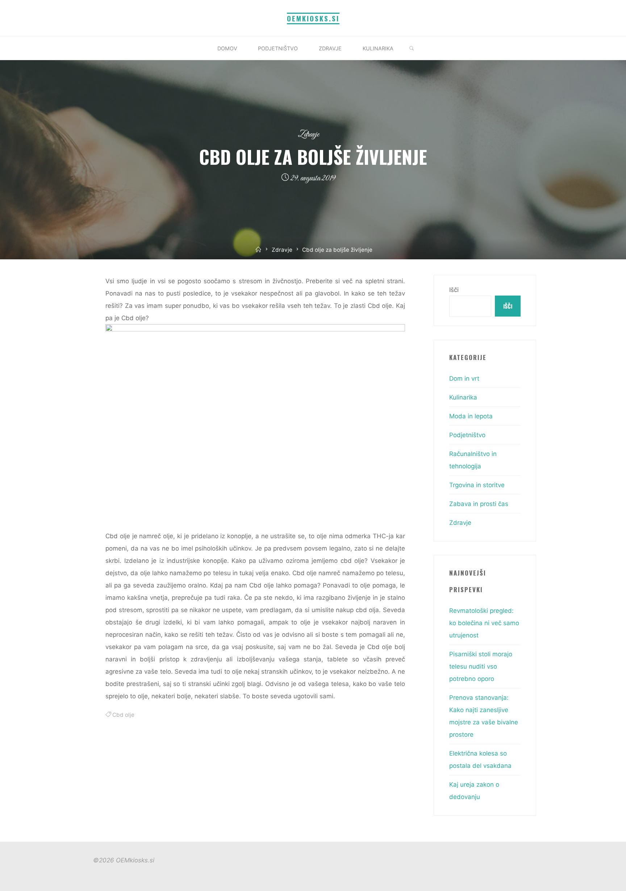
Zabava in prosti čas (478, 503)
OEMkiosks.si (313, 18)
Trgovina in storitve (477, 485)
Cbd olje (123, 714)
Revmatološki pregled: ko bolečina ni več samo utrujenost (484, 623)
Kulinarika (463, 397)
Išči (454, 289)
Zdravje (308, 134)
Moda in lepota (471, 416)
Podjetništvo (467, 435)
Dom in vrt (464, 378)
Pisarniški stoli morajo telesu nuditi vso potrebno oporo (480, 666)
